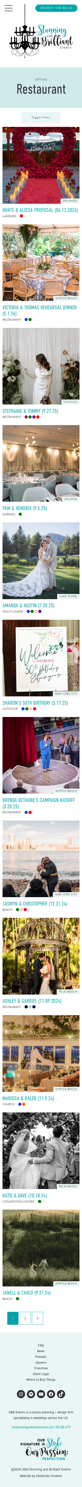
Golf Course (13, 612)
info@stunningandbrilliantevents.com (32, 1427)
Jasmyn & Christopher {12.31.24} (35, 904)
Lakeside (9, 216)
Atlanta (70, 499)
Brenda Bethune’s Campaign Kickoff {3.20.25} (39, 803)
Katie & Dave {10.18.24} (25, 1195)
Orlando (70, 201)
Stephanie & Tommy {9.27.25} (31, 411)
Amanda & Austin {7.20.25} (28, 605)
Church (9, 1104)
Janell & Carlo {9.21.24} (27, 1293)
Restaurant (12, 320)
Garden (9, 514)
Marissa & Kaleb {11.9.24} (28, 1098)
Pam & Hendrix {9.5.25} (25, 508)
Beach (7, 910)
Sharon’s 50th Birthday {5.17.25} (35, 703)
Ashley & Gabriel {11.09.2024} (32, 1001)
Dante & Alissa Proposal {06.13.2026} (40, 210)
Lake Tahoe (68, 596)
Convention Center (18, 1202)
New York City (66, 693)
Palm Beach (68, 991)
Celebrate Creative (49, 1476)
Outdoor (10, 709)
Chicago (70, 402)
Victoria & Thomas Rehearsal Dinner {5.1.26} (40, 310)
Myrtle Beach (66, 298)
